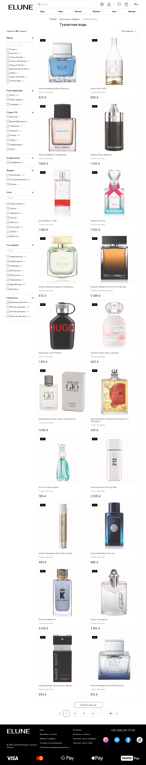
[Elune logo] (21, 7)
